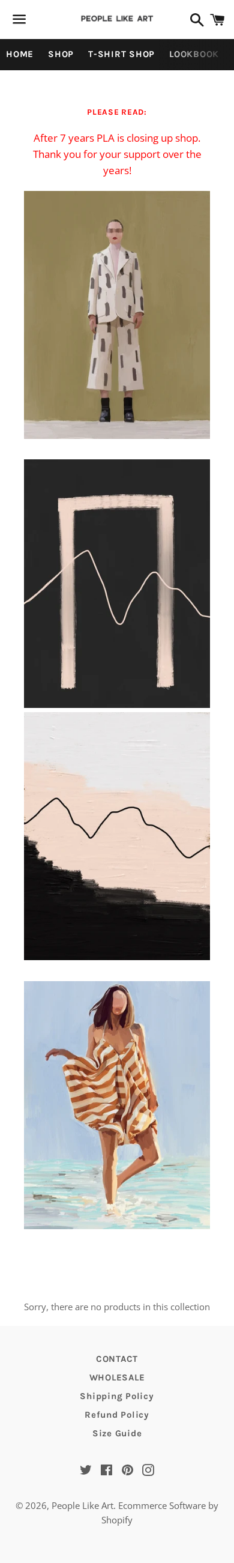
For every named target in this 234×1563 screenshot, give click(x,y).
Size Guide (117, 1433)
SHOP (61, 54)
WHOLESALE (117, 1377)
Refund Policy (117, 1414)
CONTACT (117, 1358)
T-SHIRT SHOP (121, 54)
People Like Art (82, 1505)
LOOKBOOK (194, 54)
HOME (20, 54)
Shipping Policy (117, 1396)
